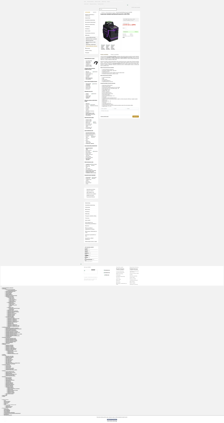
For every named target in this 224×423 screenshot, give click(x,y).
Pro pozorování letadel (88, 259)
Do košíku (133, 28)
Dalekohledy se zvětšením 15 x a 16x (13, 325)
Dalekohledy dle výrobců (10, 296)
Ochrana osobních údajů (104, 116)
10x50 (91, 60)
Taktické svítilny (88, 50)
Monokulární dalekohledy (90, 22)
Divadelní (86, 257)
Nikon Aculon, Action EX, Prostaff (14, 308)
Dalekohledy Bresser (10, 297)
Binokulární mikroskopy (9, 385)
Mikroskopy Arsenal (10, 391)
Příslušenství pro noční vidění (10, 363)
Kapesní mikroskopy (9, 379)
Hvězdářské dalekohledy (90, 20)
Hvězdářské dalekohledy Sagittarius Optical (13, 335)
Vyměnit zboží (8, 405)
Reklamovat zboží (8, 407)
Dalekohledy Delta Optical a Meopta (13, 311)
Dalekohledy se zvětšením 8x (12, 320)
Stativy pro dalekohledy (90, 24)
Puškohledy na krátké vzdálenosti (11, 348)
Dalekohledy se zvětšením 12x (12, 324)
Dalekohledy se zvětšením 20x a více (13, 326)
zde (116, 421)
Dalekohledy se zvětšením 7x (12, 319)
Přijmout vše (110, 419)
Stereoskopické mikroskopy (10, 380)
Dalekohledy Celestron (11, 315)
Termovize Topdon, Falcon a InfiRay (11, 369)
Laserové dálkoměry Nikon (91, 37)
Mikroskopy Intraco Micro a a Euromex (13, 388)
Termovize (87, 218)
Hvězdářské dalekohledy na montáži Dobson (13, 332)
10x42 (89, 61)
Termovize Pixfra (8, 365)
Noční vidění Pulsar (9, 362)
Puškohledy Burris (10, 351)
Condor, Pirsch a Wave (12, 299)
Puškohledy (87, 26)
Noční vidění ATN (8, 361)
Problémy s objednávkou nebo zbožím (134, 271)
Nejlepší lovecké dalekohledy (10, 289)
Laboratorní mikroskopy (9, 382)
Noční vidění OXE (8, 358)
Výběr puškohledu (7, 411)
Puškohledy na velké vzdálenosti (11, 349)
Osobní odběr (132, 277)
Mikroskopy (87, 48)
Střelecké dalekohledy (9, 342)
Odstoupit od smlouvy (134, 284)
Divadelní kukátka (8, 293)
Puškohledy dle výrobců (9, 350)
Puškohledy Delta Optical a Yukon (12, 353)
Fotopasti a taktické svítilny (90, 215)
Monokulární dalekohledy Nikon (11, 341)
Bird (9, 306)
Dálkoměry (103, 12)
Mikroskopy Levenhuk (10, 392)
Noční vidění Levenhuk (9, 359)
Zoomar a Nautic (11, 300)
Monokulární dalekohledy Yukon (11, 338)
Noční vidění (87, 30)
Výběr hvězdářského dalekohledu (9, 412)
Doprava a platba (97, 1)
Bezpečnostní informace (134, 267)
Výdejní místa (104, 1)
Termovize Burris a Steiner (10, 368)
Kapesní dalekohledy (9, 292)
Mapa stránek (132, 281)
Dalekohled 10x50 (10, 322)
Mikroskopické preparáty (9, 393)
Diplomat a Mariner (12, 303)
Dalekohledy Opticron (10, 312)
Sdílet (123, 37)
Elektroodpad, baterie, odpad (91, 241)
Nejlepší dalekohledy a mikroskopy (89, 15)
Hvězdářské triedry (9, 336)
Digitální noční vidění (9, 357)
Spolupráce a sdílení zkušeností (89, 239)
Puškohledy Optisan (10, 352)
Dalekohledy (4, 288)
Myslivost (87, 225)
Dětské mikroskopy (119, 273)
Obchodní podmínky (90, 1)
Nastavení (114, 419)
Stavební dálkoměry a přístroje (110, 12)
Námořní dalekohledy (9, 294)
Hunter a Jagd (11, 298)
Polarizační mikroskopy (9, 383)
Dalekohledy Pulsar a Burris (11, 313)
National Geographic (12, 301)
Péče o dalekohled (7, 410)
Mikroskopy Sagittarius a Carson (12, 390)
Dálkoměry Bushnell (89, 40)
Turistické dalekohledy (120, 272)
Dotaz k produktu (115, 54)
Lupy (6, 394)
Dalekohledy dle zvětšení (10, 316)
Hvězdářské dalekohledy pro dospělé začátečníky (13, 328)
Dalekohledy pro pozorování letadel (11, 295)
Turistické (86, 250)
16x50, (87, 61)
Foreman (10, 305)
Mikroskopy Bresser (10, 387)
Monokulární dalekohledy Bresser (11, 339)
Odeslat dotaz (135, 116)
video (90, 128)
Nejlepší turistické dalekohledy (10, 291)
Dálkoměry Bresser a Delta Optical (90, 42)
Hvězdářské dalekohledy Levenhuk (11, 333)
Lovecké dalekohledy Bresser (12, 290)
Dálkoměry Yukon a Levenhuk (10, 372)
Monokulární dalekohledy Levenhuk (11, 340)
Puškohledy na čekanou (9, 346)
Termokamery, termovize (90, 33)
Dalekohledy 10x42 (10, 323)
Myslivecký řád (6, 414)
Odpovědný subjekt (119, 267)
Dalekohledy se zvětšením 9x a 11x (13, 321)
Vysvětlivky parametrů (134, 280)
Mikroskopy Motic (10, 389)
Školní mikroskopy (8, 378)
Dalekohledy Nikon (10, 307)
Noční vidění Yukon (9, 360)
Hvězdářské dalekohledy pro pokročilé (12, 331)
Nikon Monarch (11, 309)
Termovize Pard (8, 367)
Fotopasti (87, 52)
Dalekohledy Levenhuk (11, 314)
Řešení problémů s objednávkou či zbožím (89, 228)
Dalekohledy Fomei (10, 302)
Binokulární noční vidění (9, 356)
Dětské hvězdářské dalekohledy (11, 329)
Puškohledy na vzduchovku (10, 347)
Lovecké (86, 248)
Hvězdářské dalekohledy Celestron (11, 334)
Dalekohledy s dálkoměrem (91, 44)
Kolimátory (87, 28)
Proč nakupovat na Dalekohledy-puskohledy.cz (90, 223)
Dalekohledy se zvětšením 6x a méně (13, 318)
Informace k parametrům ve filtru (90, 235)
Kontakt (108, 1)
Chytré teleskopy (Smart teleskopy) (11, 330)
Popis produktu (104, 54)
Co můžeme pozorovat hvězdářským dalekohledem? (12, 413)
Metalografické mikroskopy (10, 384)
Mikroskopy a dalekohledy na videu (91, 232)
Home (85, 1)
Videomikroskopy (8, 381)
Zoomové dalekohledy (11, 317)
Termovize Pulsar (8, 366)
